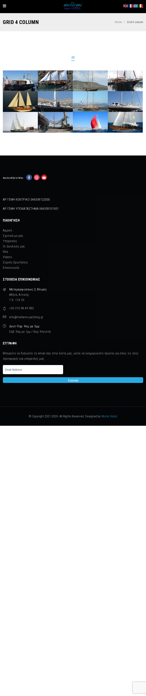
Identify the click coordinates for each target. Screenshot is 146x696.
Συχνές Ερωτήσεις (15, 262)
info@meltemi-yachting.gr (26, 317)
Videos (7, 257)
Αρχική (7, 230)
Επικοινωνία (11, 267)
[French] (130, 5)
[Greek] (135, 5)
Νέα (5, 252)
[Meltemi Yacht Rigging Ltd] (73, 6)
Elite (125, 113)
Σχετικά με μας (13, 236)
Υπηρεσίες (10, 241)
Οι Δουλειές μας (14, 246)
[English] (125, 5)
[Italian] (140, 5)
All (73, 57)
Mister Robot (109, 416)
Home (118, 22)
